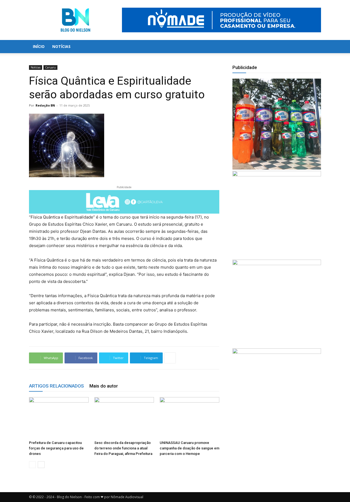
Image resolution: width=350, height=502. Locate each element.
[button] (314, 47)
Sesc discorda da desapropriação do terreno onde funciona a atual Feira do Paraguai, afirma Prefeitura (123, 448)
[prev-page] (32, 464)
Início (39, 46)
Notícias (61, 46)
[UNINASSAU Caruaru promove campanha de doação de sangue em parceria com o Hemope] (189, 417)
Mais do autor (103, 386)
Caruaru (50, 67)
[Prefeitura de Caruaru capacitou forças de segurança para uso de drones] (59, 417)
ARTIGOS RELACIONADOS (56, 386)
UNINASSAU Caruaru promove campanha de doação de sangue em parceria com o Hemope (189, 448)
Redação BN (45, 105)
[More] (170, 357)
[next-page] (41, 464)
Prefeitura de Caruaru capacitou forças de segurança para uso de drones (56, 448)
